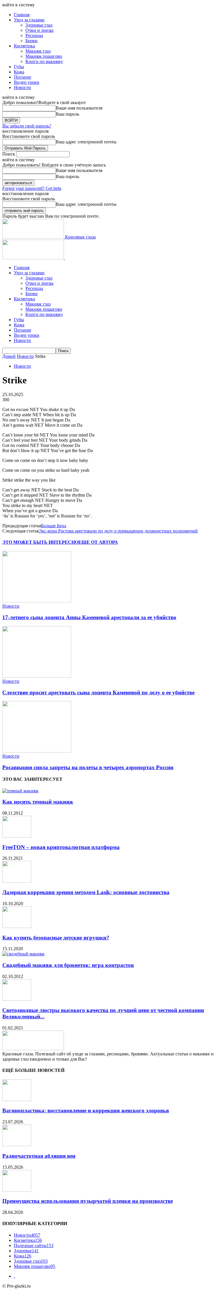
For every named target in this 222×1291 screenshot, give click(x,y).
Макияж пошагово (43, 56)
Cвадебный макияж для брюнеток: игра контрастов (68, 965)
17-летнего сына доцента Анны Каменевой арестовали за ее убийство (89, 617)
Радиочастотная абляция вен (38, 1156)
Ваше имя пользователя (79, 108)
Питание (22, 77)
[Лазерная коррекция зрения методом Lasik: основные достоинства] (16, 880)
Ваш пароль (67, 114)
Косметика (24, 45)
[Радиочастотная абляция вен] (16, 1144)
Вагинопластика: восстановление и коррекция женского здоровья (85, 1110)
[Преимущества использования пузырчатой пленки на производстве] (16, 1190)
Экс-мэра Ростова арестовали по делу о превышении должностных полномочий (118, 530)
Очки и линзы (39, 30)
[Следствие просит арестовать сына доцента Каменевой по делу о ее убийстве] (36, 676)
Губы (19, 66)
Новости (22, 87)
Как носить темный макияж (37, 802)
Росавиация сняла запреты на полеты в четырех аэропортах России (87, 767)
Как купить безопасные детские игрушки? (55, 938)
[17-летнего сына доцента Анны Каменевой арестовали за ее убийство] (36, 600)
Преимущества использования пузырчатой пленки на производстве (87, 1201)
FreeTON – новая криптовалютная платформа (61, 847)
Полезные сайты (33, 1245)
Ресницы (34, 35)
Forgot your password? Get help (31, 188)
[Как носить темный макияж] (20, 790)
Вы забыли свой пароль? (26, 125)
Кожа (19, 71)
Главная (21, 14)
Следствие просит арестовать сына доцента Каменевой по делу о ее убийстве (98, 692)
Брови (31, 40)
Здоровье (26, 1250)
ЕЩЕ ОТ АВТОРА (98, 542)
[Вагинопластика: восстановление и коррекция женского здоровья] (16, 1099)
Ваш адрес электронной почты (86, 141)
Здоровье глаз (38, 25)
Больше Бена (53, 525)
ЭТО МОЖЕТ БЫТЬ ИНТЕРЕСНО (40, 542)
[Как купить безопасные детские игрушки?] (16, 926)
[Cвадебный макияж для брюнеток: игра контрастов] (23, 953)
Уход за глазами (29, 19)
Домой (9, 356)
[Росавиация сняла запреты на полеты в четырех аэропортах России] (36, 750)
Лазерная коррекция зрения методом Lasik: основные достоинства (85, 892)
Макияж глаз (38, 51)
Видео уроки (26, 82)
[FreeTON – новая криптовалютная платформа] (16, 835)
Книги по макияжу (44, 61)
